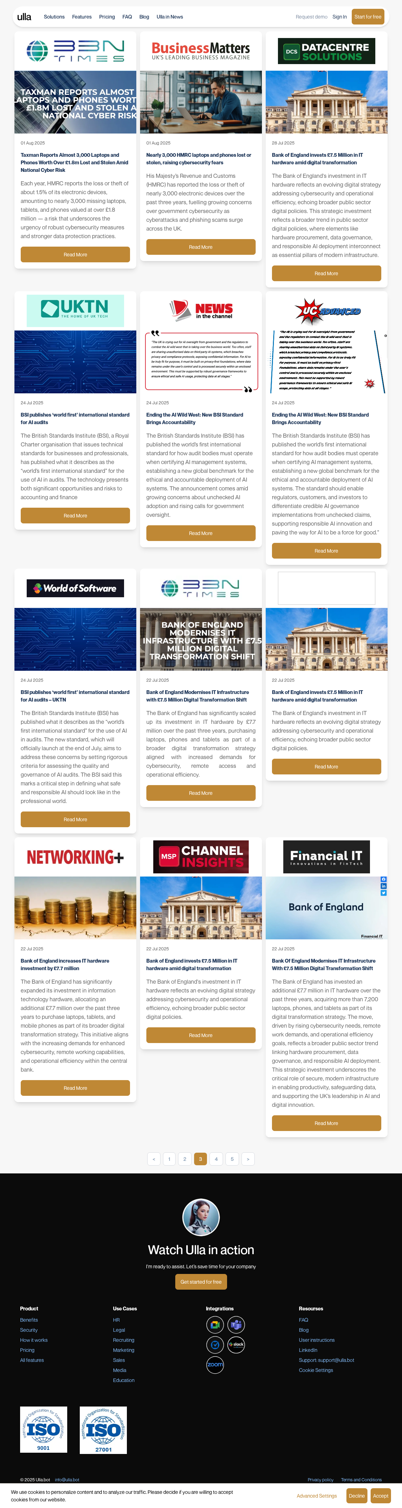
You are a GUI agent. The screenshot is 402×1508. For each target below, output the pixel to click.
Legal (119, 1330)
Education (123, 1380)
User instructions (317, 1340)
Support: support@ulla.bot (326, 1360)
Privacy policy (321, 1479)
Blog (144, 17)
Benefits (29, 1320)
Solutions (54, 17)
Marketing (123, 1350)
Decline (357, 1496)
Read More (75, 254)
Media (119, 1370)
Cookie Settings (316, 1370)
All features (32, 1360)
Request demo (312, 17)
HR (116, 1320)
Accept (380, 1496)
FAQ (127, 17)
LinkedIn (308, 1350)
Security (29, 1330)
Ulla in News (170, 17)
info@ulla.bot (67, 1479)
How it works (34, 1340)
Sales (119, 1360)
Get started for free (201, 1282)
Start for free (368, 17)
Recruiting (123, 1340)
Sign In (340, 17)
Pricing (107, 17)
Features (82, 17)
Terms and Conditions (361, 1479)
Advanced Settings (317, 1496)
